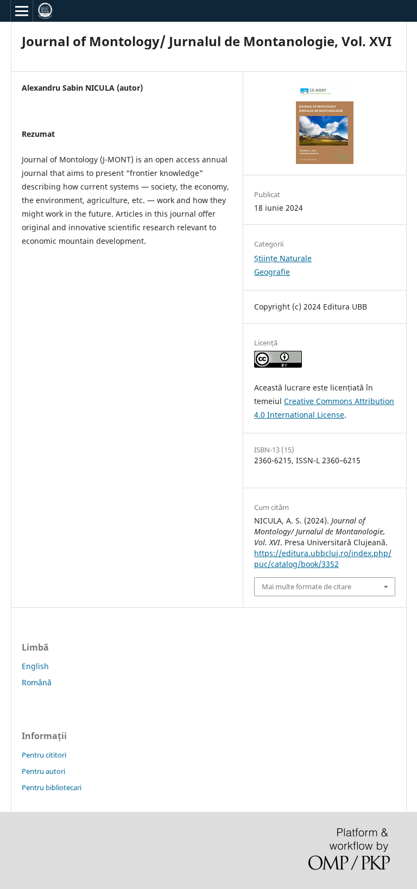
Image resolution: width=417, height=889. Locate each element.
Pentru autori (43, 771)
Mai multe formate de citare (306, 586)
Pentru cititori (44, 755)
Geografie (272, 272)
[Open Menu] (22, 11)
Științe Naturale (283, 258)
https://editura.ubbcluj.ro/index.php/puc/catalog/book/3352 (322, 558)
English (35, 666)
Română (37, 682)
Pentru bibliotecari (51, 787)
